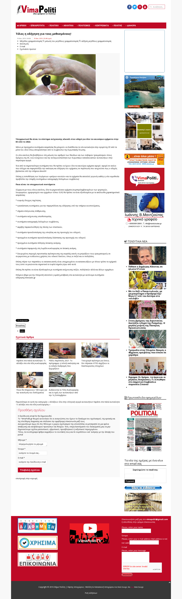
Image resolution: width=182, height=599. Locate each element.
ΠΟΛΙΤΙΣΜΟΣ (84, 25)
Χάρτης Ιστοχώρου (75, 587)
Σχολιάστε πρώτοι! (28, 49)
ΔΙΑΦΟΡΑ (131, 25)
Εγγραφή (130, 481)
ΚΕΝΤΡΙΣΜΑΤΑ (102, 25)
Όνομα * (21, 449)
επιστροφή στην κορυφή (26, 478)
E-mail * (21, 458)
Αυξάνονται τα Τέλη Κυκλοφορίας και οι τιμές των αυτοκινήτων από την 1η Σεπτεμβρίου (63, 392)
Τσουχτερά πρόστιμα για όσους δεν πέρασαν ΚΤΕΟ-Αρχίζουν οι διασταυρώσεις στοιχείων (95, 363)
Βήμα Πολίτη (60, 587)
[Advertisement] (68, 116)
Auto (22, 331)
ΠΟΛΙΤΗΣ (117, 25)
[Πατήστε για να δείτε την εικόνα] (56, 78)
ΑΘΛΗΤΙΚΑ (68, 25)
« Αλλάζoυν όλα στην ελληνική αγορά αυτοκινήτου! (70, 402)
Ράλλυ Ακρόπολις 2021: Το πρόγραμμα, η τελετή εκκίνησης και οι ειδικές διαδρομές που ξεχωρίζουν (64, 364)
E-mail (124, 547)
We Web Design (135, 587)
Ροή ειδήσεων (91, 593)
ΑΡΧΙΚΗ (22, 25)
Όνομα (125, 535)
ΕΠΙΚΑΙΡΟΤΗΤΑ (37, 25)
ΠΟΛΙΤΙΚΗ (53, 25)
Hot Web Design (120, 587)
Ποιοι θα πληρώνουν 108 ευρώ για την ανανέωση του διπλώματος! (31, 391)
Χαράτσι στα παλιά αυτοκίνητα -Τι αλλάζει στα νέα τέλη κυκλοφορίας (31, 361)
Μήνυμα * (22, 440)
